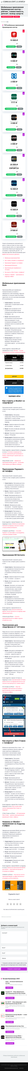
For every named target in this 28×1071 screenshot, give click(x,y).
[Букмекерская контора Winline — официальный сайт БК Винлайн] (14, 119)
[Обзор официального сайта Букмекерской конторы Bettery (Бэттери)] (14, 206)
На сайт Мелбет (11, 174)
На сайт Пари (11, 67)
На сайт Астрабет (10, 997)
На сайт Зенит (9, 987)
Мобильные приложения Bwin (12, 258)
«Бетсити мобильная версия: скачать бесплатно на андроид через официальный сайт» (13, 611)
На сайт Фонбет (11, 46)
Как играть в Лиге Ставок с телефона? (14, 272)
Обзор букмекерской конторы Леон (14, 1026)
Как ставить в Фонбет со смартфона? (14, 260)
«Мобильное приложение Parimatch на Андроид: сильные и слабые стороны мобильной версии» (13, 525)
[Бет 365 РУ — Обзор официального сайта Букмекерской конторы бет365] (2, 1004)
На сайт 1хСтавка (11, 195)
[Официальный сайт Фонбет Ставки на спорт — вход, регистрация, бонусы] (14, 37)
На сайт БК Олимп (11, 236)
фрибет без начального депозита (10, 254)
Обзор (19, 46)
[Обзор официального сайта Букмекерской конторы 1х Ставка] (14, 185)
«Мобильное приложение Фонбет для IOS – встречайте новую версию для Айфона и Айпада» (13, 462)
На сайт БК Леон (11, 150)
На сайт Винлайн (11, 129)
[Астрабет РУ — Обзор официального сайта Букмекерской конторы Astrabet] (2, 994)
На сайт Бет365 (10, 1010)
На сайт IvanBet (10, 1022)
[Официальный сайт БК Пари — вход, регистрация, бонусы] (14, 57)
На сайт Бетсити (11, 88)
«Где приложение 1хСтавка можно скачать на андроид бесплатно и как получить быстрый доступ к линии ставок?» (13, 681)
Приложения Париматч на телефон (14, 263)
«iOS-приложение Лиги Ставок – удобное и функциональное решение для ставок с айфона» (13, 815)
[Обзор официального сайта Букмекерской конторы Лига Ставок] (14, 99)
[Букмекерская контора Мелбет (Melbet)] (14, 161)
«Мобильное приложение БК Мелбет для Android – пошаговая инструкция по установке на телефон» (13, 869)
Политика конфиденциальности (11, 1068)
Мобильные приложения (7, 16)
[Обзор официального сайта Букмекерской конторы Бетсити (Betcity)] (14, 78)
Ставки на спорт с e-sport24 (14, 1)
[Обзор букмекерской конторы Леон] (14, 140)
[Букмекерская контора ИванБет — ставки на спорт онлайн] (2, 1017)
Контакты (21, 1068)
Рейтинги (17, 16)
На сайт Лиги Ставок (11, 108)
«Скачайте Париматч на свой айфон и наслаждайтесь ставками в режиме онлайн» (13, 532)
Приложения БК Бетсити (11, 265)
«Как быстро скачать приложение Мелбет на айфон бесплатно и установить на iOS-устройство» (13, 876)
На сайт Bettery (11, 215)
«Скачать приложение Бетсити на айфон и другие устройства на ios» (12, 618)
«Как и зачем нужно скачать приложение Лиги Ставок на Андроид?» (12, 808)
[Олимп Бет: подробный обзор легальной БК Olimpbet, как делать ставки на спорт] (14, 227)
